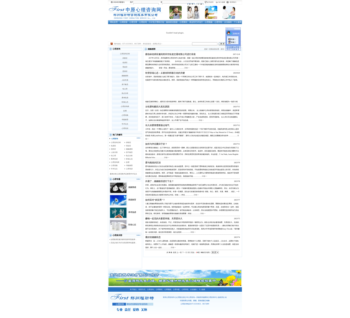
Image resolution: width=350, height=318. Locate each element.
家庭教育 (132, 200)
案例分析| (113, 174)
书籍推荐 (125, 120)
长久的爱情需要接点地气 (157, 125)
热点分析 (125, 93)
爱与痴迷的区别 (153, 162)
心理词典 (125, 115)
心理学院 (218, 22)
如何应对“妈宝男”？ (155, 200)
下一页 (184, 252)
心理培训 (125, 128)
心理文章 (133, 22)
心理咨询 (143, 22)
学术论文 (125, 124)
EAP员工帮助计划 (156, 22)
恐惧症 (124, 71)
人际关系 (125, 80)
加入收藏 (221, 2)
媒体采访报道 (172, 22)
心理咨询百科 (125, 54)
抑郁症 (124, 58)
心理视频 (208, 22)
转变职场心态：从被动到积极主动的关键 (165, 73)
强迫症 (124, 67)
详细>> (186, 68)
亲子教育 (125, 84)
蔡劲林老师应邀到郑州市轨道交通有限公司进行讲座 (170, 54)
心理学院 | (185, 289)
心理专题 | (176, 289)
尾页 (189, 252)
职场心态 (125, 102)
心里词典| (120, 174)
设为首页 (210, 2)
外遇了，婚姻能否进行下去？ (159, 181)
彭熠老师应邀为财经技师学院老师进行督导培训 (124, 239)
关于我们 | (133, 289)
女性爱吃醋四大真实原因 (157, 106)
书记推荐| (127, 174)
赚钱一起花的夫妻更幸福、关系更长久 (164, 218)
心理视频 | (168, 289)
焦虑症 (124, 62)
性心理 (124, 89)
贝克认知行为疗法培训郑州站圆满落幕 (124, 243)
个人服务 (238, 22)
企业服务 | (193, 289)
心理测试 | (159, 289)
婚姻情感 (132, 187)
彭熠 (125, 111)
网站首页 (114, 22)
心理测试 (183, 22)
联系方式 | (142, 289)
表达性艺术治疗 (196, 22)
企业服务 (228, 22)
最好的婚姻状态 (153, 237)
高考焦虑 (125, 98)
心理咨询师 (125, 106)
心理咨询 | (150, 289)
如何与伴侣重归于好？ (156, 144)
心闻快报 (123, 22)
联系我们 (233, 2)
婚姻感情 (125, 76)
